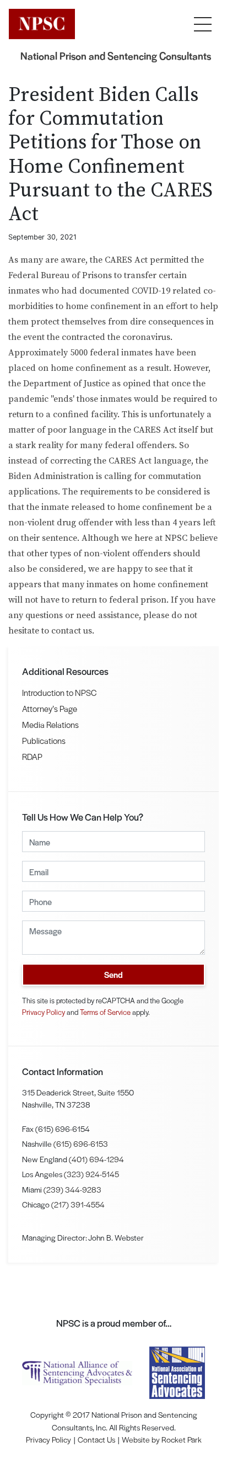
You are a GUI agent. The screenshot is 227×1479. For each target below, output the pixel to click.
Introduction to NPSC (59, 692)
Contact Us (96, 1439)
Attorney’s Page (49, 708)
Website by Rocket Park (162, 1439)
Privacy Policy (43, 1012)
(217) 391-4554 (78, 1204)
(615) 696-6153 (80, 1143)
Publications (44, 740)
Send (113, 974)
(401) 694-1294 (96, 1158)
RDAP (32, 756)
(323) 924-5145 (91, 1173)
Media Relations (50, 724)
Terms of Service (105, 1012)
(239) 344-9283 (72, 1189)
